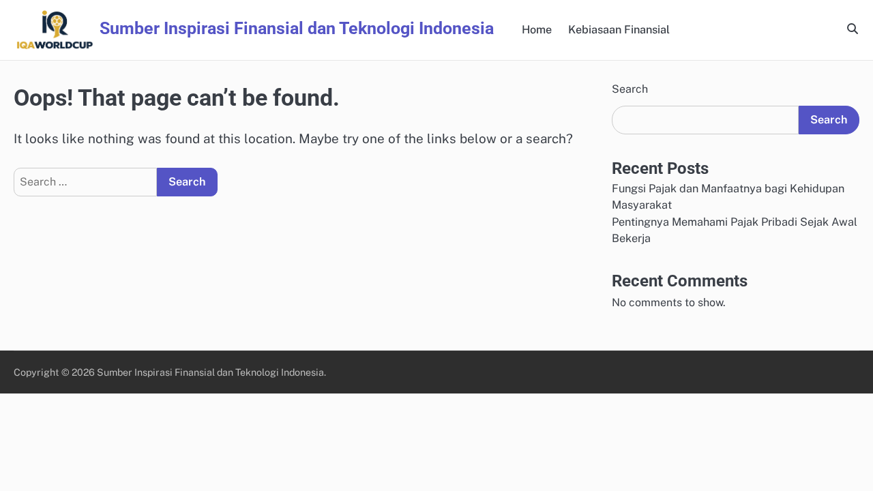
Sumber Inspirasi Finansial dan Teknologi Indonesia (297, 28)
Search (630, 89)
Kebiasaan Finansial (619, 29)
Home (537, 29)
